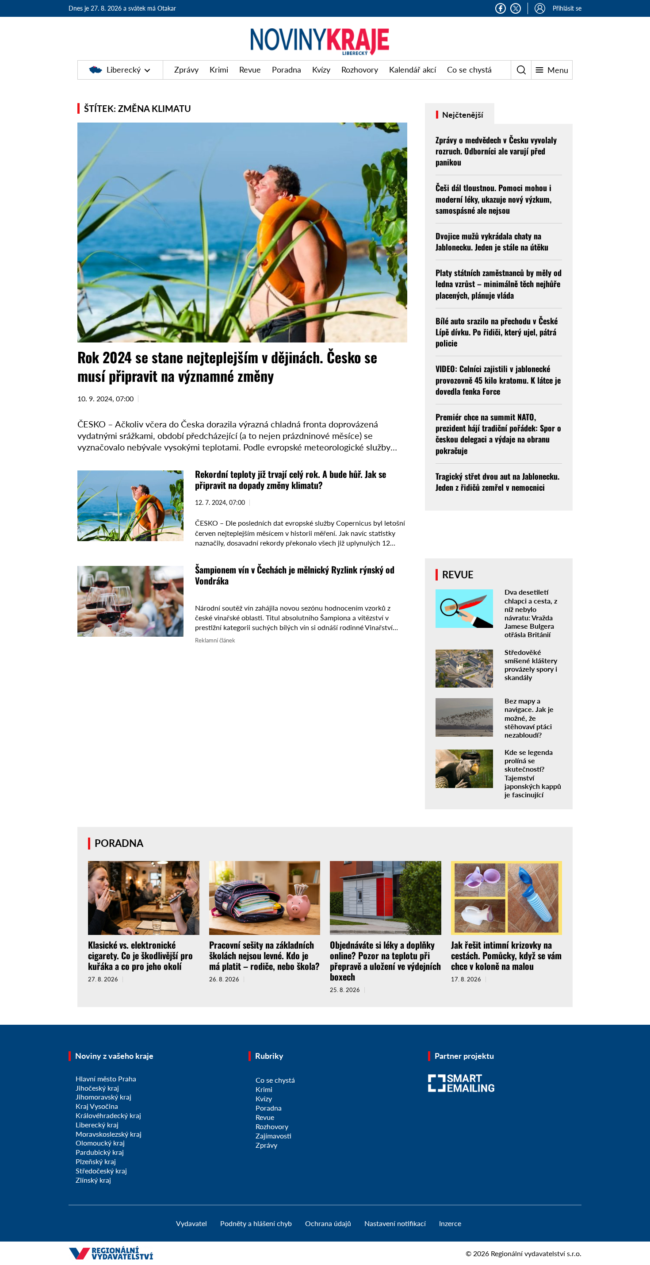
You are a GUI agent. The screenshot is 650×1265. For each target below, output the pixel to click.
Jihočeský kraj (97, 1088)
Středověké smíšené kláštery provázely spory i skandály (531, 665)
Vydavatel (191, 1223)
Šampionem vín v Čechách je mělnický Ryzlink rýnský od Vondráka (294, 575)
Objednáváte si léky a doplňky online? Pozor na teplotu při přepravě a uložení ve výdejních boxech (385, 960)
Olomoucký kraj (100, 1142)
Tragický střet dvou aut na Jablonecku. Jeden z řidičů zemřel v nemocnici (497, 481)
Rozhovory (359, 69)
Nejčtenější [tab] (461, 114)
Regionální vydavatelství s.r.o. (536, 1253)
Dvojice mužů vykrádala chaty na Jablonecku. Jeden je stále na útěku (492, 241)
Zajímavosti (273, 1135)
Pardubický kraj (100, 1152)
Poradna (286, 69)
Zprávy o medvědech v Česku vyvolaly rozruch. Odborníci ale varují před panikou (496, 151)
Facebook (500, 8)
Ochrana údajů (328, 1223)
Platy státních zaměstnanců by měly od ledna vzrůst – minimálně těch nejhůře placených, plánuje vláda (499, 283)
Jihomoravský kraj (103, 1096)
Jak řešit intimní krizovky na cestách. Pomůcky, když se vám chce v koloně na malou (506, 955)
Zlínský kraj (93, 1180)
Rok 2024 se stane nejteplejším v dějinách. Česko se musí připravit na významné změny (227, 366)
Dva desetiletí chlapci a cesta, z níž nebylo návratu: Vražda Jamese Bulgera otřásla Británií (531, 613)
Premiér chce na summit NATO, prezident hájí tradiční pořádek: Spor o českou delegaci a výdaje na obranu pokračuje (498, 433)
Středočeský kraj (101, 1170)
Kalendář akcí (412, 69)
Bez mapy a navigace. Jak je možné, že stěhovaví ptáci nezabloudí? (529, 717)
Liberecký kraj (97, 1124)
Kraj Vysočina (97, 1106)
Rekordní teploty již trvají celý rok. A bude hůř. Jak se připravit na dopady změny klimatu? (290, 479)
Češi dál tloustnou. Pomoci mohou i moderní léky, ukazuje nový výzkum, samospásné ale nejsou (493, 198)
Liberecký (124, 69)
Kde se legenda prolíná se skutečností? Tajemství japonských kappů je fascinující (533, 773)
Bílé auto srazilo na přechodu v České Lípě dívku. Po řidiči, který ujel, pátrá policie (497, 332)
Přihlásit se (567, 8)
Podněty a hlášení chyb (256, 1223)
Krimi (219, 69)
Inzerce (450, 1223)
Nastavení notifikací (395, 1223)
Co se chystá (469, 69)
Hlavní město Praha (106, 1078)
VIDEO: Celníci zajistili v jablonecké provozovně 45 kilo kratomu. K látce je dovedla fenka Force (498, 379)
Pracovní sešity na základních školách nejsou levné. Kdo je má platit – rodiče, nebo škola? (264, 955)
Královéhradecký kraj (108, 1115)
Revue (250, 69)
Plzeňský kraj (96, 1161)
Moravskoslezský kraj (108, 1134)
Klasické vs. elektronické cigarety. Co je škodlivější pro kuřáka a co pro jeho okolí (140, 955)
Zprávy (186, 69)
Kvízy (321, 69)
